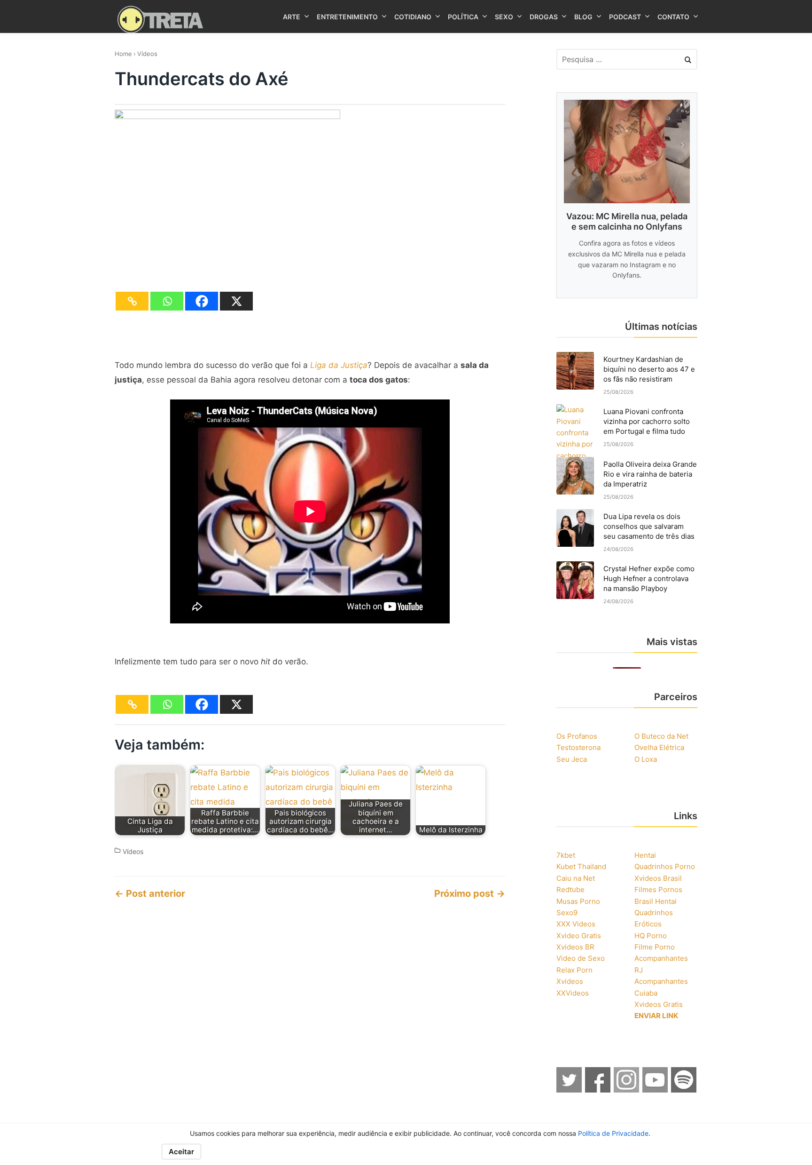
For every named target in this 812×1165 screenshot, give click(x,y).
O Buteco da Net (661, 736)
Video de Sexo (580, 958)
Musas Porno (578, 901)
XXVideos (572, 993)
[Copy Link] (132, 301)
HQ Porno (650, 935)
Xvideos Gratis (658, 1004)
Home (123, 53)
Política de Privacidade (613, 1133)
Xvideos (569, 981)
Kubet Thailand (581, 866)
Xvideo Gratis (578, 935)
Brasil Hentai (655, 901)
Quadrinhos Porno (664, 866)
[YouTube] (655, 1089)
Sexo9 (567, 912)
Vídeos (147, 53)
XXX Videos (575, 923)
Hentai (645, 855)
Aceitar (181, 1151)
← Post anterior (150, 893)
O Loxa (645, 759)
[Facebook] (201, 301)
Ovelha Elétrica (659, 747)
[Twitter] (569, 1089)
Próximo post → (469, 893)
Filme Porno (654, 946)
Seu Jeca (571, 759)
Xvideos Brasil (658, 878)
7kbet (565, 855)
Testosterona (578, 747)
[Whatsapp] (166, 301)
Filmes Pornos (658, 889)
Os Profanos (576, 736)
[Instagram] (627, 1089)
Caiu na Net (575, 878)
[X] (236, 301)
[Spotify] (684, 1089)
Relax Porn (574, 970)
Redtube (570, 889)
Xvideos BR (575, 946)
